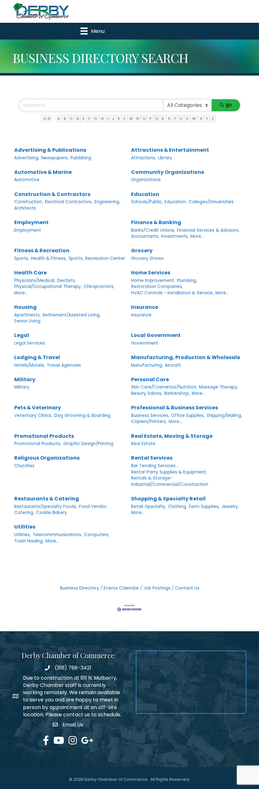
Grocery (142, 250)
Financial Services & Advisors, (208, 230)
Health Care (30, 272)
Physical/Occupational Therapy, (48, 287)
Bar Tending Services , (154, 466)
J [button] (113, 118)
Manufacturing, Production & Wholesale (185, 357)
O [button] (144, 118)
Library (165, 158)
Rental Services (151, 458)
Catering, (24, 513)
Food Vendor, (93, 507)
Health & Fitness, (49, 258)
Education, (176, 202)
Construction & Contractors (52, 194)
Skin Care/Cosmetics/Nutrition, (164, 387)
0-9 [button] (46, 118)
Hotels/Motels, (29, 365)
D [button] (77, 118)
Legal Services (29, 343)
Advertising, (26, 158)
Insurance (144, 307)
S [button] (169, 118)
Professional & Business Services (174, 407)
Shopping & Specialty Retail (168, 498)
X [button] (201, 118)
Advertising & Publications (50, 150)
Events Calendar (121, 588)
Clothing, (177, 507)
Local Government (156, 335)
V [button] (187, 118)
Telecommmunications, (57, 535)
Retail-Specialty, (148, 507)
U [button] (181, 118)
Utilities (24, 526)
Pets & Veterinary (37, 407)
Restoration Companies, (157, 287)
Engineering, (107, 202)
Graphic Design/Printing (88, 444)
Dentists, (66, 281)
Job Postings (157, 588)
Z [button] (213, 118)
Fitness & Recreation (41, 250)
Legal (21, 335)
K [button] (119, 118)
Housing (25, 307)
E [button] (84, 118)
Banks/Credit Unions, (153, 230)
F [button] (89, 118)
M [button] (131, 118)
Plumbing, (187, 281)
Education (145, 194)
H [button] (102, 118)
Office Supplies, (188, 416)
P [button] (150, 118)
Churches (24, 466)
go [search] (229, 104)
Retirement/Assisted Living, (71, 315)
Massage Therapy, (218, 387)
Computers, (96, 535)
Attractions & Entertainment (170, 150)
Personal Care (150, 379)
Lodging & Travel (37, 357)
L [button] (124, 118)
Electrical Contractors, (69, 202)
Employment (31, 222)
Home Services (150, 272)
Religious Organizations (47, 458)
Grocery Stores (147, 258)
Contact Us (187, 588)
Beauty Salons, (146, 393)
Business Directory (79, 588)
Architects (25, 208)
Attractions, (143, 158)
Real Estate (143, 444)
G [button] (95, 118)
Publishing (80, 158)
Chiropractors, (99, 287)
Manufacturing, (147, 365)
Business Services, (150, 416)
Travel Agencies (64, 365)
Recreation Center (105, 258)
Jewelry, (230, 507)
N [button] (137, 118)
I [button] (107, 118)
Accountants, (145, 236)
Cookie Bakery (51, 513)
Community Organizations (167, 172)
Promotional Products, (37, 444)
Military (24, 379)
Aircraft (173, 365)
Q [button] (156, 118)
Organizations (146, 180)
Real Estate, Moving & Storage (172, 436)
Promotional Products (44, 436)
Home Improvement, (153, 281)
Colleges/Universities (211, 202)
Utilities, (22, 535)
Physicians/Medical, (34, 281)
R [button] (163, 118)
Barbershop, (177, 393)
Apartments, (27, 315)
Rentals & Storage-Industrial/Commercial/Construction (169, 481)
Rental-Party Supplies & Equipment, (169, 472)
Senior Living (27, 321)
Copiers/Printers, (149, 422)
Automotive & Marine (43, 172)
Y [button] (207, 118)
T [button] (175, 118)
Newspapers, (55, 158)
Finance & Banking (156, 222)
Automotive (26, 180)
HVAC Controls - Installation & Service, (172, 293)
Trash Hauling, (29, 541)
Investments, (175, 236)
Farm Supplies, (204, 507)
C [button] (71, 118)
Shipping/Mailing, (224, 416)
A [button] (58, 118)
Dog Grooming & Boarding (82, 416)
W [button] (194, 118)
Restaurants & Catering (46, 498)
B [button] (65, 118)
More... (197, 236)
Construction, (28, 202)
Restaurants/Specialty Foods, (45, 507)
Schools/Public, (147, 202)
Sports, (21, 258)
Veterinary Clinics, (33, 416)
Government (144, 343)
